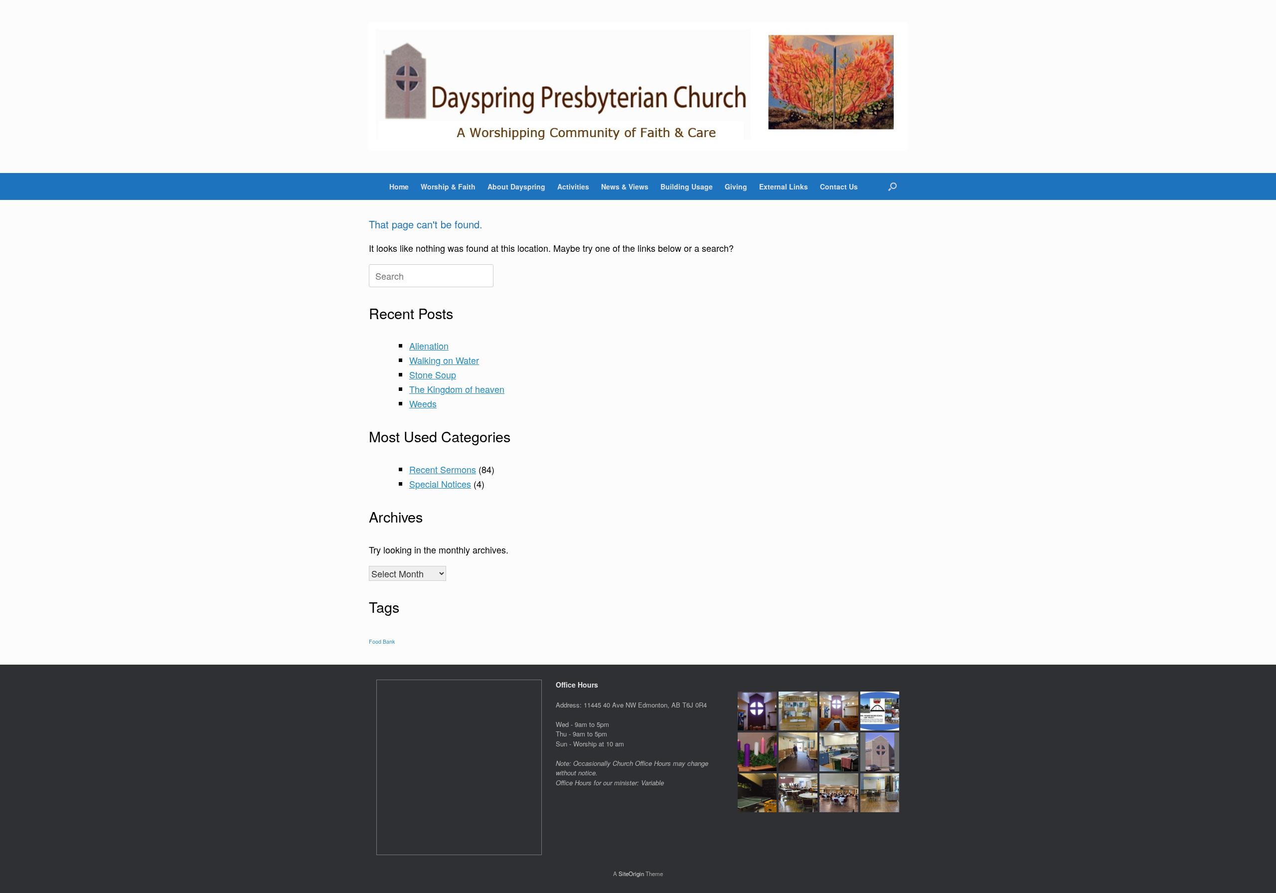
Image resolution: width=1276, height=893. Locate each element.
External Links (783, 186)
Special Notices (440, 483)
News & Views (624, 186)
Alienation (429, 345)
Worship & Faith (448, 186)
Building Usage (686, 186)
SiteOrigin (631, 874)
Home (399, 186)
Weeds (423, 403)
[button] (892, 186)
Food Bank (382, 641)
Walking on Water (444, 360)
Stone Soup (432, 374)
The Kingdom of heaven (456, 388)
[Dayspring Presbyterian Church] (638, 86)
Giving (736, 186)
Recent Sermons (442, 469)
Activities (573, 186)
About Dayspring (516, 186)
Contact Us (839, 186)
